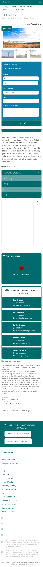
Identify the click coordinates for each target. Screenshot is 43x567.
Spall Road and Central (11, 500)
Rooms (6, 189)
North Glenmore (9, 489)
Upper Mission (8, 508)
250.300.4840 (19, 328)
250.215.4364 (19, 315)
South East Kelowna (10, 497)
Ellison (4, 467)
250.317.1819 (19, 303)
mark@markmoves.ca (23, 343)
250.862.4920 (19, 340)
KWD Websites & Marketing (24, 564)
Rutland (5, 493)
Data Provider (5, 402)
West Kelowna (8, 511)
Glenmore (6, 474)
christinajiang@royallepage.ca (25, 356)
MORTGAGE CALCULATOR (18, 434)
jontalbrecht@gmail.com (24, 318)
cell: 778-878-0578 (21, 353)
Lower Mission (8, 482)
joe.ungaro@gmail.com (23, 305)
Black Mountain (8, 460)
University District (9, 504)
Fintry (4, 471)
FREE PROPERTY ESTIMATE (18, 441)
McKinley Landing (9, 485)
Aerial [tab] (39, 201)
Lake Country (7, 478)
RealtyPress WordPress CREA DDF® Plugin (16, 411)
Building (7, 178)
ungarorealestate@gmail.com (25, 331)
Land (5, 183)
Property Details (11, 172)
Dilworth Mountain (10, 463)
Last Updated (5, 397)
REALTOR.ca (9, 365)
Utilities (7, 195)
